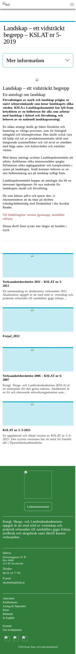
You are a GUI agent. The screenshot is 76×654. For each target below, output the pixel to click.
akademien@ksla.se (14, 582)
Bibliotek (8, 613)
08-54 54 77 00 (11, 572)
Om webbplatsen (12, 629)
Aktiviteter (8, 598)
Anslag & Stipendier (14, 606)
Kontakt (7, 625)
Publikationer (10, 602)
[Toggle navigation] (72, 4)
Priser (6, 610)
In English (8, 617)
